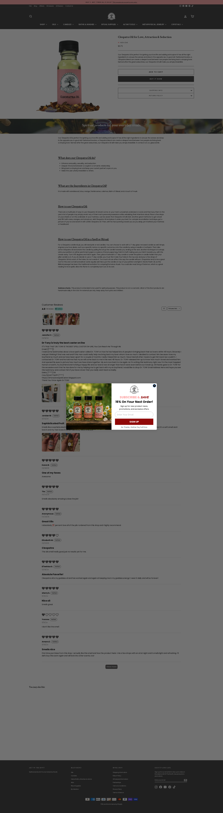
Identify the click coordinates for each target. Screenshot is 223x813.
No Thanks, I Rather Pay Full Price (134, 427)
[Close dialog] (154, 385)
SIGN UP (134, 421)
